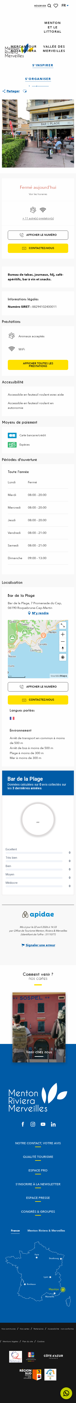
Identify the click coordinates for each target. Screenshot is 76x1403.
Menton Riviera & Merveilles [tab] (46, 1230)
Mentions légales (10, 1341)
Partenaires (38, 1329)
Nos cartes (24, 1329)
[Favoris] (56, 5)
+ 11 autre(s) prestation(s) (38, 218)
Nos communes (9, 1329)
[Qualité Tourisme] (16, 1357)
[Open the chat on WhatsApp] (66, 1393)
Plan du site (27, 1341)
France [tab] (15, 1230)
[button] (49, 5)
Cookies (40, 1341)
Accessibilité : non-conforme (61, 1329)
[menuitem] (53, 27)
